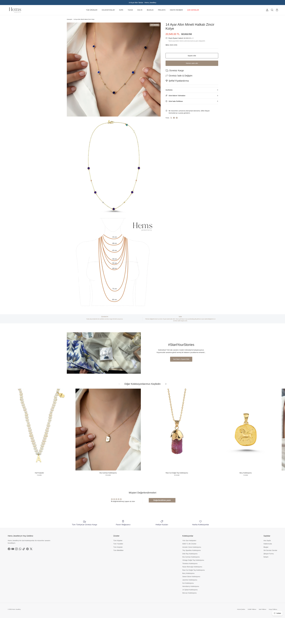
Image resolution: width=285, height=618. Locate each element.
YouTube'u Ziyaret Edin (181, 359)
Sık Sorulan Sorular (270, 550)
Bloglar (266, 547)
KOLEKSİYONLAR (108, 10)
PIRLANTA (161, 10)
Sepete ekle (192, 56)
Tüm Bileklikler (118, 550)
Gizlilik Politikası (252, 609)
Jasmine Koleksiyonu (189, 580)
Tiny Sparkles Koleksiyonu (191, 550)
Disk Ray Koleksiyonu (189, 554)
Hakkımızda (268, 544)
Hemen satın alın (192, 63)
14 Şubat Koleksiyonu (190, 590)
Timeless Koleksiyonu (189, 563)
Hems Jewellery (16, 609)
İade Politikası (262, 609)
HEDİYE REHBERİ (176, 10)
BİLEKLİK (150, 10)
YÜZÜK (130, 10)
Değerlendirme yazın (162, 500)
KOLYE (139, 10)
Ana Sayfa (267, 540)
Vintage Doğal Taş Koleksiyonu (193, 560)
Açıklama (169, 90)
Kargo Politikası (273, 609)
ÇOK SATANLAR (193, 10)
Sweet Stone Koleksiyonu (191, 576)
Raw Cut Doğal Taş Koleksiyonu (193, 570)
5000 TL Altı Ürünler (189, 544)
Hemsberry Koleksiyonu (190, 586)
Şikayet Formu (269, 554)
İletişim (266, 557)
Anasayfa (69, 19)
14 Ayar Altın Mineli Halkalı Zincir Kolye (84, 19)
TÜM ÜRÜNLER (91, 10)
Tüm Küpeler (117, 540)
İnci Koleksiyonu (188, 583)
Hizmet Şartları (241, 609)
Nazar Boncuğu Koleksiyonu (192, 567)
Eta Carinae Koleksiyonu (191, 557)
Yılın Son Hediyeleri (189, 540)
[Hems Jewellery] (15, 10)
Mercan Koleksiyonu (189, 593)
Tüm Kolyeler (118, 547)
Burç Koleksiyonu (188, 573)
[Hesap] (267, 10)
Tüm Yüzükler (118, 544)
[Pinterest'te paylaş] (177, 118)
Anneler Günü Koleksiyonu (191, 547)
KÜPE (121, 10)
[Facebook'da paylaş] (174, 118)
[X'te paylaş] (171, 118)
